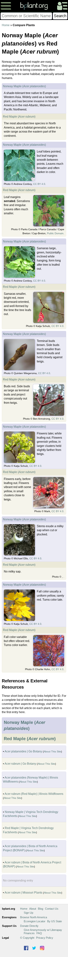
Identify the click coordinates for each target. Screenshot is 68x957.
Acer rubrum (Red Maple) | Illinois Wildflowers (34, 793)
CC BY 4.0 (39, 183)
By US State (54, 921)
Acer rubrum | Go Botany (20, 763)
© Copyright (27, 937)
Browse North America (33, 917)
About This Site (52, 751)
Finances (29, 933)
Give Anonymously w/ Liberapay (43, 929)
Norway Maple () (24, 86)
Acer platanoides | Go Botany (23, 751)
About (32, 908)
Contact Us (51, 908)
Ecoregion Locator (34, 921)
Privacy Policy (44, 937)
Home (6, 25)
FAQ (39, 933)
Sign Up (28, 912)
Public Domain (55, 233)
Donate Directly (29, 925)
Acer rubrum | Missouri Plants (23, 892)
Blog (40, 908)
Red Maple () (19, 116)
